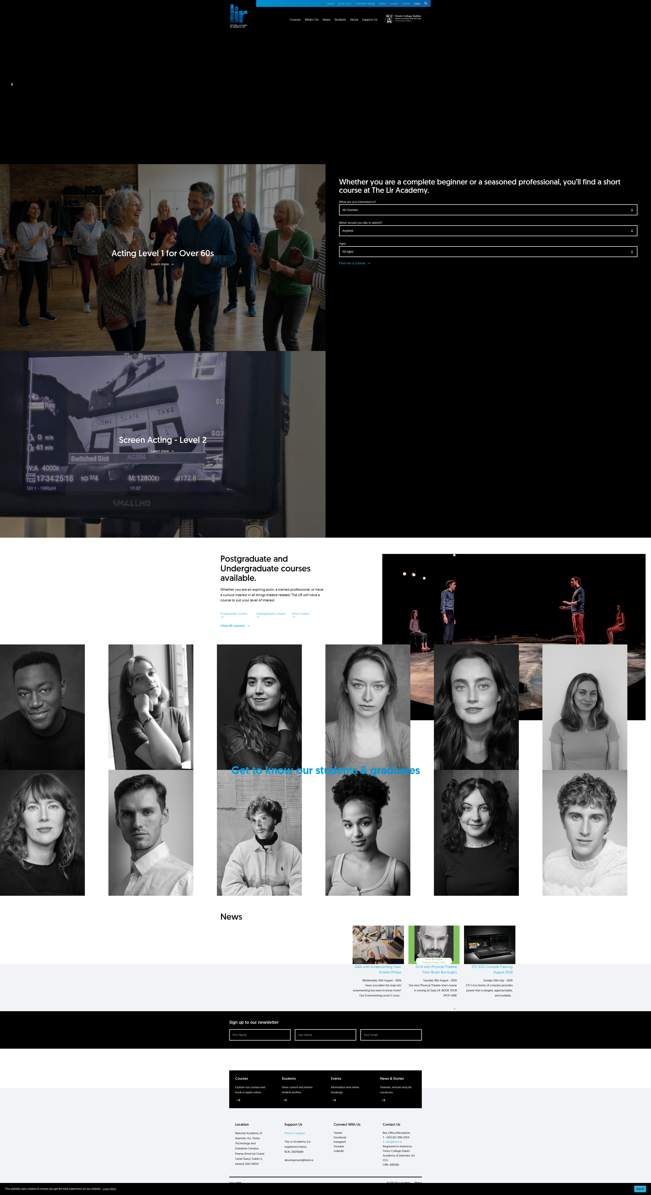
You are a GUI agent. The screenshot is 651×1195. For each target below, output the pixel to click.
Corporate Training (365, 3)
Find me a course (352, 263)
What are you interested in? (357, 202)
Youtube (339, 1146)
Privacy (418, 1182)
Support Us (369, 20)
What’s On (312, 20)
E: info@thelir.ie (392, 1141)
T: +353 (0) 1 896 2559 (396, 1137)
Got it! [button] (640, 1189)
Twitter (338, 1132)
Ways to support (294, 1133)
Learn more (160, 264)
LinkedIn (339, 1151)
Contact (394, 3)
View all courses (233, 625)
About (354, 20)
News (326, 20)
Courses (295, 20)
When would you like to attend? (360, 223)
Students (340, 20)
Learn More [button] (109, 1188)
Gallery (382, 3)
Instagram (340, 1141)
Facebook (340, 1137)
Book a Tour (344, 3)
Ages (342, 244)
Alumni (330, 3)
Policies (406, 3)
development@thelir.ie (298, 1160)
